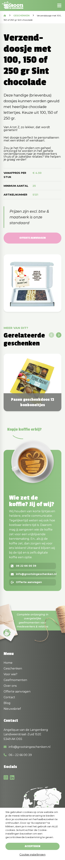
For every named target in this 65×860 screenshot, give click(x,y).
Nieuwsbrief (12, 708)
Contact (9, 697)
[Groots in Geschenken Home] (14, 5)
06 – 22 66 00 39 (20, 755)
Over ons (10, 685)
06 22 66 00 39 (26, 565)
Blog (7, 703)
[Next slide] (58, 335)
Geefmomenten (15, 680)
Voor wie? (10, 674)
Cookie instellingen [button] (33, 854)
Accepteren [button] (32, 846)
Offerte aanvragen (32, 237)
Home (8, 662)
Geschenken (21, 15)
